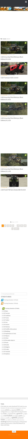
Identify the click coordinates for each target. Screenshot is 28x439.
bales (10, 410)
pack (20, 416)
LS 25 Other (5, 338)
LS (3, 416)
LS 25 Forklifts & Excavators (9, 329)
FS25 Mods (19, 423)
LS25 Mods (6, 425)
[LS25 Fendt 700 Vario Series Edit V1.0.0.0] (14, 180)
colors (21, 410)
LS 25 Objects (5, 336)
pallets (23, 415)
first (7, 413)
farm (16, 412)
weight (17, 419)
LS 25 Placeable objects (8, 340)
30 (25, 226)
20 (21, 226)
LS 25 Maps (5, 311)
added (7, 410)
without (22, 419)
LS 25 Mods (21, 422)
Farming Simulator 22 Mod (10, 423)
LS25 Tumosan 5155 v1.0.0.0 (9, 78)
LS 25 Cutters (5, 324)
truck (9, 419)
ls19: (5, 416)
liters (1, 415)
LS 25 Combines (6, 315)
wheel (20, 419)
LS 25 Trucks (5, 318)
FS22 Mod (3, 410)
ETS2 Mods (4, 406)
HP (21, 413)
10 (18, 226)
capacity (13, 410)
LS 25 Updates (6, 354)
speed (14, 417)
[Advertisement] (14, 23)
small (7, 418)
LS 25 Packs (5, 342)
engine (12, 412)
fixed (9, 413)
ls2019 (9, 415)
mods (13, 416)
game (19, 413)
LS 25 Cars (5, 322)
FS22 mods (20, 406)
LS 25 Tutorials (6, 351)
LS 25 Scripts (5, 349)
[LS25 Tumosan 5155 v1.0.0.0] (14, 68)
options (17, 416)
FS (14, 413)
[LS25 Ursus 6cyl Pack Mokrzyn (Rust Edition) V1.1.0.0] (14, 159)
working (3, 422)
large (23, 413)
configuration (4, 412)
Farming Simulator (22, 412)
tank (18, 418)
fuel (16, 413)
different (9, 411)
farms (2, 413)
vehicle (11, 419)
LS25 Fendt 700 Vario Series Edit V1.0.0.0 (13, 190)
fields (4, 413)
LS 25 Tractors (4, 54)
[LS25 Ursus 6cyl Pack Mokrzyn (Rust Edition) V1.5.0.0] (14, 47)
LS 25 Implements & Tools (9, 333)
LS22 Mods (12, 408)
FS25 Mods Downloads (12, 422)
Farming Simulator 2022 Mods (20, 408)
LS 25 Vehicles (6, 327)
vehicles (14, 419)
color (18, 410)
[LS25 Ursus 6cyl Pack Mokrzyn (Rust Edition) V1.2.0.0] (14, 108)
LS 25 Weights (6, 347)
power (2, 418)
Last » (16, 229)
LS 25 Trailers (5, 320)
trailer (3, 420)
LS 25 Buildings (6, 331)
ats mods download (12, 406)
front (12, 413)
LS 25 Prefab (5, 345)
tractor (21, 418)
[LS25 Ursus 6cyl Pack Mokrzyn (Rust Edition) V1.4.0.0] (14, 88)
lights (25, 413)
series (5, 417)
